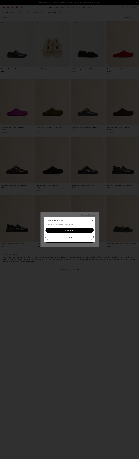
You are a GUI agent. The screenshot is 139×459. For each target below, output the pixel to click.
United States (70, 230)
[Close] (92, 220)
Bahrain (69, 237)
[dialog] (69, 229)
